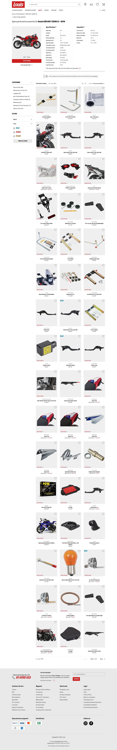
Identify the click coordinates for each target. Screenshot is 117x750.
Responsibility (64, 700)
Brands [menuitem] (46, 10)
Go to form (95, 76)
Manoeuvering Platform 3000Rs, (47, 543)
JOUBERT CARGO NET (46, 152)
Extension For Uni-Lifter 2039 (46, 580)
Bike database (16, 697)
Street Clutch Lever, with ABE (70, 329)
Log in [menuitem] (103, 10)
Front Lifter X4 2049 (70, 117)
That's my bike (26, 61)
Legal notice (87, 689)
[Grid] (82, 83)
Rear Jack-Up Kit (94, 117)
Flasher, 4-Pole (46, 365)
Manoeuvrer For (70, 294)
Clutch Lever (94, 365)
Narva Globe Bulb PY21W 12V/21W (70, 580)
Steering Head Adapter (94, 471)
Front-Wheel (70, 259)
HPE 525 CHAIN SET (47, 507)
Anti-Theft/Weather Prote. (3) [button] (21, 96)
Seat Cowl (94, 400)
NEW (18, 128)
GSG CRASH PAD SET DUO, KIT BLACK (46, 400)
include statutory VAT (58, 741)
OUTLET (18, 136)
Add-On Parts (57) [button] (18, 108)
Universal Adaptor (46, 117)
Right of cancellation (89, 697)
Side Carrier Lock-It (46, 188)
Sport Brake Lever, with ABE (70, 152)
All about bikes (40, 705)
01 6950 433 (23, 677)
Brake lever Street (70, 365)
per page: (51, 83)
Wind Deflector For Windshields (46, 294)
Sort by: (91, 83)
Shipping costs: (50, 743)
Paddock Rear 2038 (94, 259)
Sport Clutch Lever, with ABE (94, 152)
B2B (13, 692)
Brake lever (46, 329)
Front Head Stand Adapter (46, 259)
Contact (14, 689)
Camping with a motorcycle (43, 710)
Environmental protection (91, 707)
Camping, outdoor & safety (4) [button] (21, 99)
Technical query (16, 694)
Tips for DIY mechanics (42, 697)
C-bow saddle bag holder (46, 651)
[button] (79, 4)
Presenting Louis (64, 689)
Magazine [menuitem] (53, 10)
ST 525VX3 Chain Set (94, 580)
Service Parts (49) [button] (18, 87)
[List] (85, 83)
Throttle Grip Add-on (94, 543)
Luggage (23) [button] (17, 93)
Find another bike (25, 65)
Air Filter (70, 507)
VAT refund (63, 697)
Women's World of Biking (43, 689)
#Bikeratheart (39, 700)
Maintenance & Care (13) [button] (20, 90)
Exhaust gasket (70, 615)
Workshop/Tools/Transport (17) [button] (22, 105)
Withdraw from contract (18, 710)
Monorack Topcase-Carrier (94, 188)
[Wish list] (97, 4)
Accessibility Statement (90, 705)
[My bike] (91, 4)
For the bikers (39, 707)
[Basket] (103, 4)
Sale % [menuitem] (40, 10)
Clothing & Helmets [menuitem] (17, 10)
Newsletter (15, 700)
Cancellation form (89, 700)
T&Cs (85, 692)
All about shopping (65, 694)
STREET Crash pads (70, 188)
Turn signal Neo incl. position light (94, 615)
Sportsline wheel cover (70, 471)
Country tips (39, 694)
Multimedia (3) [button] (17, 102)
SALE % (18, 132)
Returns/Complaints (17, 707)
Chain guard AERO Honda (70, 400)
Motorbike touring (41, 702)
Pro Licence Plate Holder (47, 223)
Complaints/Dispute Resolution (92, 702)
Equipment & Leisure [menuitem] (30, 10)
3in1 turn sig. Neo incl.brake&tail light (94, 223)
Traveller (70, 651)
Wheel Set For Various (70, 223)
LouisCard (15, 705)
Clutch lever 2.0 (94, 507)
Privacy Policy (87, 694)
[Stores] (85, 4)
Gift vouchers (15, 702)
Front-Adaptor (94, 329)
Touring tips (39, 692)
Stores (61, 692)
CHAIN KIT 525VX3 (46, 615)
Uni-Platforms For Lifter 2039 (94, 294)
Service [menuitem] (61, 10)
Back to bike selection (19, 17)
